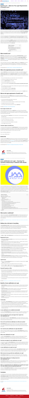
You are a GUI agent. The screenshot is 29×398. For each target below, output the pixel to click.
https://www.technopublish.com (10, 151)
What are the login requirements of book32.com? (14, 48)
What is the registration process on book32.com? (14, 47)
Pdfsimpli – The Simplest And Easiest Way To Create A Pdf (15, 144)
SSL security (6, 59)
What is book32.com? (11, 46)
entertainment (12, 140)
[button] (27, 1)
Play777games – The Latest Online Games (9, 106)
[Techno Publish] (1, 9)
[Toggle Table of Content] (19, 45)
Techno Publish (4, 9)
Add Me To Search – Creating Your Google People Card (14, 67)
